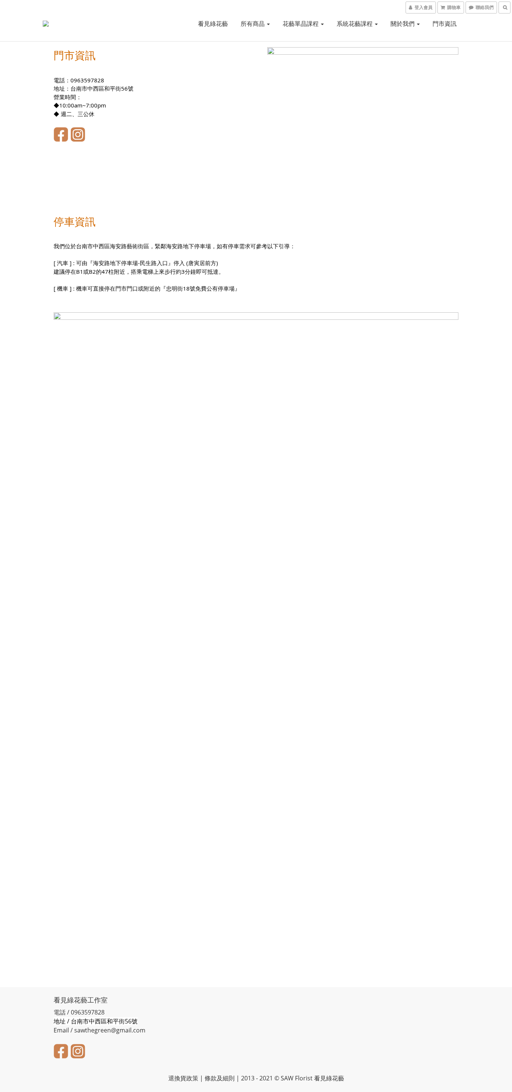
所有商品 (253, 23)
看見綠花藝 (213, 23)
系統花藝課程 (355, 23)
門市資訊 (445, 23)
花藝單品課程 (301, 23)
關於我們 (403, 23)
